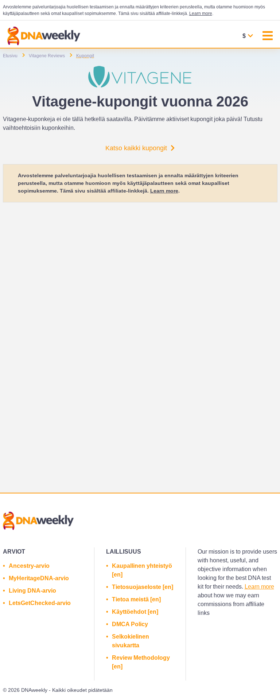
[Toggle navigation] (267, 36)
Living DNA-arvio (32, 591)
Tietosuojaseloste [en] (142, 587)
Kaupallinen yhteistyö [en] (142, 570)
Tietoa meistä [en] (136, 599)
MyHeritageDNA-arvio (39, 578)
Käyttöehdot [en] (135, 612)
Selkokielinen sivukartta (130, 640)
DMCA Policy (130, 624)
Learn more (200, 13)
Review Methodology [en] (141, 662)
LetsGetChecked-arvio (40, 603)
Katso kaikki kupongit (136, 148)
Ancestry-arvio (29, 566)
